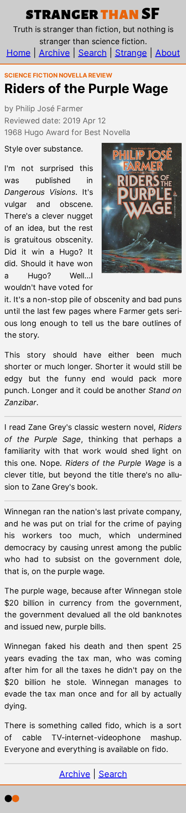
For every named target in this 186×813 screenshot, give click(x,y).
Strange (131, 53)
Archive (54, 53)
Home (18, 53)
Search (92, 53)
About (167, 53)
